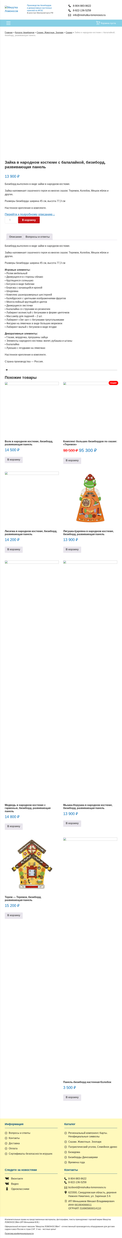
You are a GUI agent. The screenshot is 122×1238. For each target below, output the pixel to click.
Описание (15, 236)
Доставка (14, 1143)
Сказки (69, 32)
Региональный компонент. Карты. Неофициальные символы (88, 1135)
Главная (9, 32)
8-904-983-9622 (82, 5)
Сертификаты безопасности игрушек (30, 1153)
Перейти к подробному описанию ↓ (30, 214)
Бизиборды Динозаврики (83, 1157)
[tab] (15, 237)
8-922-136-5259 (82, 10)
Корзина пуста (108, 23)
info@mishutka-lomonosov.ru (89, 15)
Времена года (76, 1162)
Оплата (13, 1148)
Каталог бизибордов (24, 32)
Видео (15, 1183)
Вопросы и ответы (38, 236)
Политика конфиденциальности (19, 1233)
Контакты (14, 1138)
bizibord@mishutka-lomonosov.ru (87, 1187)
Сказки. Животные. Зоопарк (50, 32)
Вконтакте (17, 1178)
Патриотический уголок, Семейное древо (92, 1146)
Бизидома (74, 1152)
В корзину (29, 220)
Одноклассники (20, 1189)
